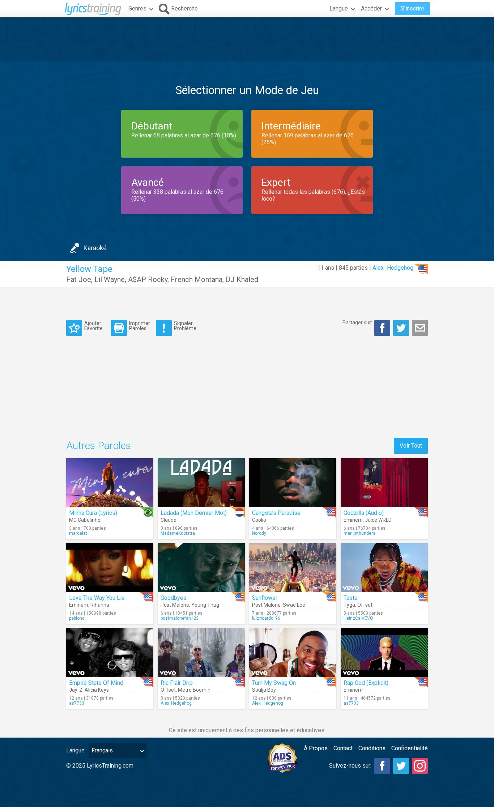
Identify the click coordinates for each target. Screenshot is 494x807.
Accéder (371, 8)
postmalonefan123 (180, 618)
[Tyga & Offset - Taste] (384, 567)
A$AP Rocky (147, 279)
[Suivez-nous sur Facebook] (382, 766)
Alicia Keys (97, 690)
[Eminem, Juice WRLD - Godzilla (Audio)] (384, 482)
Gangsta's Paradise (276, 512)
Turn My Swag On (274, 682)
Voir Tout (411, 445)
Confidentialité (409, 748)
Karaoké (95, 248)
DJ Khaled (242, 279)
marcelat (78, 533)
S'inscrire (412, 8)
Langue (338, 8)
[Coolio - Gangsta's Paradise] (292, 482)
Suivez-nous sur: (350, 765)
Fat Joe (78, 279)
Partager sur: (357, 322)
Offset (364, 605)
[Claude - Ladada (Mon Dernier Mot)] (201, 482)
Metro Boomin (194, 690)
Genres (137, 8)
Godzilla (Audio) (364, 512)
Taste (351, 597)
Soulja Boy (264, 690)
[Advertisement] (247, 39)
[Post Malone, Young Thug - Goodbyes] (201, 567)
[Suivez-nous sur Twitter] (401, 766)
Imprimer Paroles (139, 325)
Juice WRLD (378, 520)
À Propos (316, 748)
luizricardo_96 (266, 618)
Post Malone (175, 605)
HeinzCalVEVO (358, 618)
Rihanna (99, 605)
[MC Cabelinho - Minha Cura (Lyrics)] (109, 482)
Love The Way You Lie (97, 597)
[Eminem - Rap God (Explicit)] (384, 652)
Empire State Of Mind (96, 682)
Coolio (259, 520)
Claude (168, 520)
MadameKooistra (178, 533)
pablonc (77, 618)
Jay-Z (75, 690)
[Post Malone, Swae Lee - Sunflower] (292, 567)
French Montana (196, 279)
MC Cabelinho (85, 520)
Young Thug (205, 605)
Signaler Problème (185, 325)
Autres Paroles (98, 446)
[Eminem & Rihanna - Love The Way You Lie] (109, 567)
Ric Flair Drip (177, 682)
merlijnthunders (359, 533)
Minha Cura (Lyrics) (93, 512)
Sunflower (264, 597)
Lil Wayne (109, 279)
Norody (259, 533)
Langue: (76, 750)
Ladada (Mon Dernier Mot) (194, 512)
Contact (343, 748)
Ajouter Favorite (93, 325)
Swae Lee (294, 605)
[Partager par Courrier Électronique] (420, 328)
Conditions (372, 748)
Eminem (353, 520)
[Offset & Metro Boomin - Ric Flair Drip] (201, 652)
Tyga (349, 605)
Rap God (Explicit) (366, 682)
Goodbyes (174, 597)
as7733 (76, 703)
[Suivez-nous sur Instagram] (420, 766)
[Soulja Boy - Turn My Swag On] (292, 652)
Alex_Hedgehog (392, 267)
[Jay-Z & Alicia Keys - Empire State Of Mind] (109, 652)
